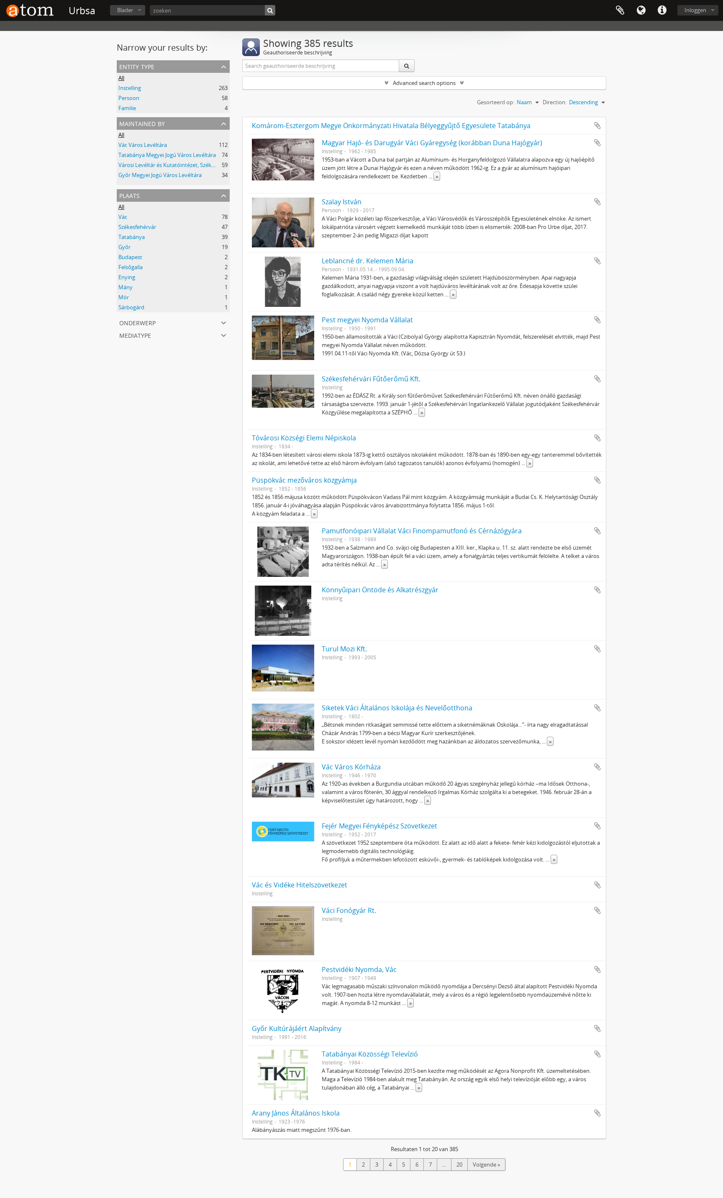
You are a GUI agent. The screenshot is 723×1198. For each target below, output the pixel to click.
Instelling (129, 88)
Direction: (555, 102)
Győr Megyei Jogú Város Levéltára (160, 175)
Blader (125, 10)
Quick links (661, 10)
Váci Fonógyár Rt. (349, 910)
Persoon (128, 98)
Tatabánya (131, 237)
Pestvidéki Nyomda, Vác (359, 969)
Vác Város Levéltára (142, 145)
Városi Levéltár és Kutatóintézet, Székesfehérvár (178, 165)
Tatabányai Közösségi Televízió (370, 1054)
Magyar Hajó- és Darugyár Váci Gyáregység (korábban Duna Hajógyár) (432, 142)
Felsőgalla (130, 267)
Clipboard (620, 10)
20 (459, 1164)
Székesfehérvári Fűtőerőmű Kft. (371, 378)
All (121, 78)
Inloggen (695, 10)
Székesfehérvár (137, 227)
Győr (124, 247)
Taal (641, 10)
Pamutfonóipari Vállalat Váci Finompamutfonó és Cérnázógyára (422, 530)
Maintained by (142, 123)
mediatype (135, 334)
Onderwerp (137, 322)
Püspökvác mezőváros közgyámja (304, 480)
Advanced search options (424, 83)
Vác (122, 217)
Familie (127, 108)
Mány (125, 287)
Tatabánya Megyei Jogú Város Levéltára (167, 155)
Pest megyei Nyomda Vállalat (367, 319)
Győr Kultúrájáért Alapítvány (296, 1028)
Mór (123, 297)
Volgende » (486, 1164)
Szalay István (342, 201)
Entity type (136, 66)
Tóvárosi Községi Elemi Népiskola (304, 437)
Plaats (129, 195)
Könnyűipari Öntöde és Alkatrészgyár (380, 589)
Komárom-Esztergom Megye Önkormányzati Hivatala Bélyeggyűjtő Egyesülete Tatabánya (391, 125)
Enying (126, 277)
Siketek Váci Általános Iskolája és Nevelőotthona (397, 707)
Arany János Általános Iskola (296, 1113)
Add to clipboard (597, 125)
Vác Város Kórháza (351, 766)
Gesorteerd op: (495, 102)
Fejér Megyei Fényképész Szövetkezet (379, 825)
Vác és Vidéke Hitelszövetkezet (299, 885)
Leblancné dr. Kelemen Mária (367, 260)
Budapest (130, 257)
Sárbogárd (131, 307)
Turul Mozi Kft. (344, 648)
